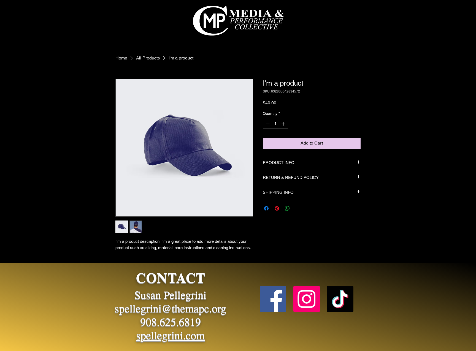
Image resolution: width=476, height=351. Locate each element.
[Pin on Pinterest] (277, 208)
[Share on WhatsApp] (287, 208)
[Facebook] (273, 299)
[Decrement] (267, 124)
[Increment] (283, 124)
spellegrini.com (170, 335)
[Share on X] (297, 208)
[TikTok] (340, 299)
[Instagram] (306, 299)
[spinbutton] (275, 124)
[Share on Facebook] (266, 208)
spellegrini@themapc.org (170, 308)
